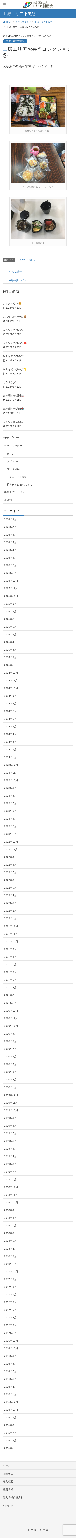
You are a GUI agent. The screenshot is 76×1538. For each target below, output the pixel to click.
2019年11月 (11, 1102)
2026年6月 (10, 534)
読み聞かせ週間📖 (13, 395)
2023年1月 (10, 833)
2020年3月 (10, 1071)
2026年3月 (10, 557)
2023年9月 (10, 788)
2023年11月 (11, 772)
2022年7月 (10, 872)
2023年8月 (10, 795)
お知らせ (8, 1473)
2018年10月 (11, 1202)
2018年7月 (10, 1225)
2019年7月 (10, 1133)
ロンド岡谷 (13, 469)
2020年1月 (10, 1087)
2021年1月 (10, 1003)
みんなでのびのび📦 (15, 316)
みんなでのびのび (13, 329)
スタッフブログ (13, 446)
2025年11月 (11, 588)
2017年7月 (10, 1294)
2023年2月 (10, 826)
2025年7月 (10, 619)
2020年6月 (10, 1056)
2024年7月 (10, 711)
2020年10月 (11, 1025)
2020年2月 (10, 1079)
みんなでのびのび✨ (15, 369)
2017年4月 (10, 1317)
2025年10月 (11, 596)
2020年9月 (10, 1033)
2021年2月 (10, 995)
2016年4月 (10, 1386)
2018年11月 (11, 1194)
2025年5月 (10, 634)
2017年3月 (10, 1325)
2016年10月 (11, 1348)
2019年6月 (10, 1141)
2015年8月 (10, 1425)
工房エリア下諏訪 (15, 41)
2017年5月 (10, 1309)
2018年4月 (10, 1248)
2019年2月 (10, 1171)
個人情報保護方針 (13, 1497)
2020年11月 (11, 1018)
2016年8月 (10, 1363)
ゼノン (10, 453)
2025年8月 (10, 611)
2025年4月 (10, 642)
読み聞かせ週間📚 (13, 408)
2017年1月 (10, 1333)
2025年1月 (10, 665)
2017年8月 (10, 1286)
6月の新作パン (17, 280)
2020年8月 (10, 1041)
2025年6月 (10, 626)
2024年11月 (11, 680)
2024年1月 (10, 757)
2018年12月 (11, 1187)
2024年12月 (11, 672)
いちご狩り (15, 271)
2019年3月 (10, 1164)
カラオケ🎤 (9, 382)
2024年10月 (11, 688)
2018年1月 (10, 1263)
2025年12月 (11, 580)
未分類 (8, 499)
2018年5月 (10, 1240)
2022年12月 (11, 841)
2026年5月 (10, 542)
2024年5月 (10, 726)
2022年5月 (10, 887)
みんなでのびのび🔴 (15, 343)
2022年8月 (10, 864)
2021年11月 (11, 933)
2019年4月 (10, 1156)
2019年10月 (11, 1110)
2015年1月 (10, 1448)
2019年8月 (10, 1125)
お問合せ (8, 1505)
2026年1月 (10, 573)
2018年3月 (10, 1256)
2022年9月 (10, 857)
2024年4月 (10, 734)
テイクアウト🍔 (12, 303)
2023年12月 (11, 765)
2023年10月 (11, 780)
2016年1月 (10, 1394)
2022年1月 (10, 918)
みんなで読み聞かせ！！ (17, 422)
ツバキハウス (14, 461)
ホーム (7, 1465)
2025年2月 (10, 657)
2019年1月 (10, 1179)
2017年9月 (10, 1279)
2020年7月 (10, 1048)
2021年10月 (11, 941)
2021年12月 (11, 926)
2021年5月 (10, 979)
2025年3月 (10, 649)
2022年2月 (10, 910)
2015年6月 (10, 1440)
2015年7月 (10, 1432)
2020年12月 (11, 1010)
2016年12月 (11, 1340)
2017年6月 (10, 1302)
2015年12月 (11, 1402)
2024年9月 (10, 695)
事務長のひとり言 (14, 492)
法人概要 (8, 1481)
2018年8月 (10, 1217)
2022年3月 (10, 903)
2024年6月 (10, 718)
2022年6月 (10, 880)
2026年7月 (10, 527)
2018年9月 (10, 1210)
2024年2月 (10, 749)
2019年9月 (10, 1118)
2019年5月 (10, 1148)
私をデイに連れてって (19, 484)
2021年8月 (10, 956)
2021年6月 (10, 972)
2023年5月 (10, 818)
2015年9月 (10, 1417)
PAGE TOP (70, 1488)
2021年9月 (10, 949)
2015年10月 (11, 1409)
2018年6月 (10, 1233)
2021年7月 (10, 964)
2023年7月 (10, 803)
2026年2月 (10, 565)
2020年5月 (10, 1064)
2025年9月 (10, 603)
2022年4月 (10, 895)
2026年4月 (10, 550)
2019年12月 (11, 1095)
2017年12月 (11, 1271)
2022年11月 (11, 849)
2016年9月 (10, 1356)
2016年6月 (10, 1379)
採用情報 (8, 1489)
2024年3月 (10, 741)
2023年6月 (10, 810)
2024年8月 (10, 703)
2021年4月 (10, 987)
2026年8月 (10, 519)
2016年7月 (10, 1371)
